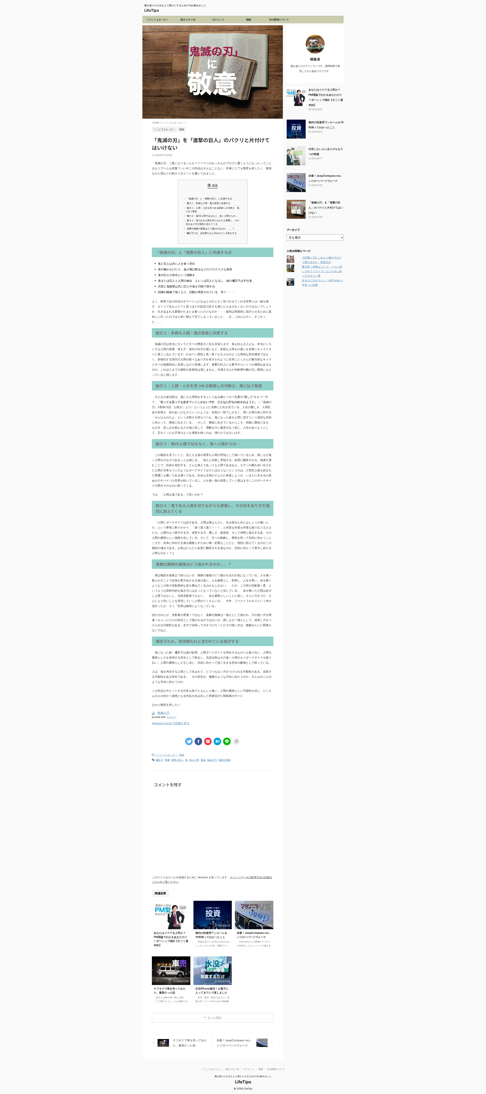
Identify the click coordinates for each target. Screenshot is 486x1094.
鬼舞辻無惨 (224, 759)
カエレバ (171, 717)
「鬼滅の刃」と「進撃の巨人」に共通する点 (209, 198)
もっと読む (215, 1017)
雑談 (248, 19)
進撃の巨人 (177, 759)
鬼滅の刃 (163, 713)
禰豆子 (159, 759)
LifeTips (153, 10)
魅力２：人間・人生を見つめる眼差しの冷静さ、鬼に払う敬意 (212, 209)
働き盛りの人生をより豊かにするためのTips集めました (243, 1076)
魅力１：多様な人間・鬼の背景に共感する (208, 203)
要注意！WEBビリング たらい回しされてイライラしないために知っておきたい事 (322, 271)
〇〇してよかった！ (158, 19)
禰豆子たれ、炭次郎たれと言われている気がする (211, 233)
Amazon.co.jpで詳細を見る (171, 723)
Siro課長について (279, 19)
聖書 (167, 759)
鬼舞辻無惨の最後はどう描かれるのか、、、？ (210, 228)
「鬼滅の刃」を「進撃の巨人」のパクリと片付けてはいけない (325, 207)
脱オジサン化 (188, 19)
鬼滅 (202, 759)
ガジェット (218, 19)
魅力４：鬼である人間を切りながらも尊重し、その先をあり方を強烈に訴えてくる (212, 222)
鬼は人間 (194, 759)
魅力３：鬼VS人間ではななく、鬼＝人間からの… (211, 215)
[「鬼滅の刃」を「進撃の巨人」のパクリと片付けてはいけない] (217, 741)
